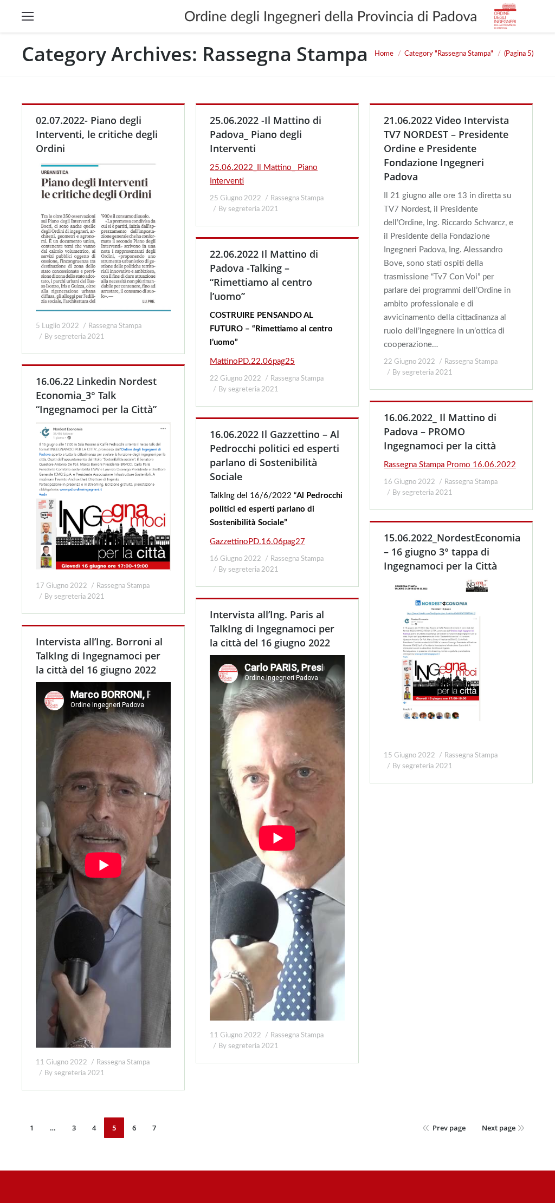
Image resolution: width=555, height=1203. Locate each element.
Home (384, 53)
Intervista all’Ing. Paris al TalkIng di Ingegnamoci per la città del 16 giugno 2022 (272, 628)
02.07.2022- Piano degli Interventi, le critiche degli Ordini (97, 134)
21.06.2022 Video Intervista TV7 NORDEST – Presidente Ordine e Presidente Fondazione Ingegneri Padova (446, 148)
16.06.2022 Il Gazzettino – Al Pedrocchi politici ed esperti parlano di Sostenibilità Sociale (274, 455)
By (74, 337)
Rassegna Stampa (114, 326)
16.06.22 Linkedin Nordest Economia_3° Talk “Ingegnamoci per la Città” (96, 395)
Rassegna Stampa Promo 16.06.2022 (450, 465)
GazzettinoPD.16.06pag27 (257, 542)
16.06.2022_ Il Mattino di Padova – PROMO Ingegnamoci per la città (440, 431)
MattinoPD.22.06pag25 (252, 361)
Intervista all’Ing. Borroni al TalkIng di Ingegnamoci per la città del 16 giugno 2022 (99, 655)
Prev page (449, 1128)
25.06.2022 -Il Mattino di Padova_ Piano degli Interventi (265, 134)
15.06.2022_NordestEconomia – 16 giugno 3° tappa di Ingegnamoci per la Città (452, 551)
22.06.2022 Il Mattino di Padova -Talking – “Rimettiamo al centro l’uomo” (264, 275)
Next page (498, 1128)
